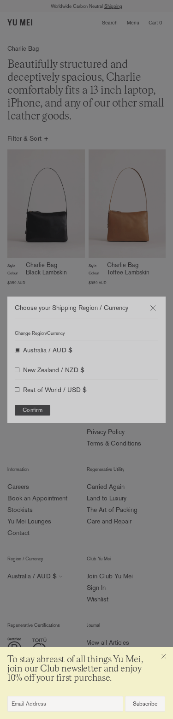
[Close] (163, 656)
